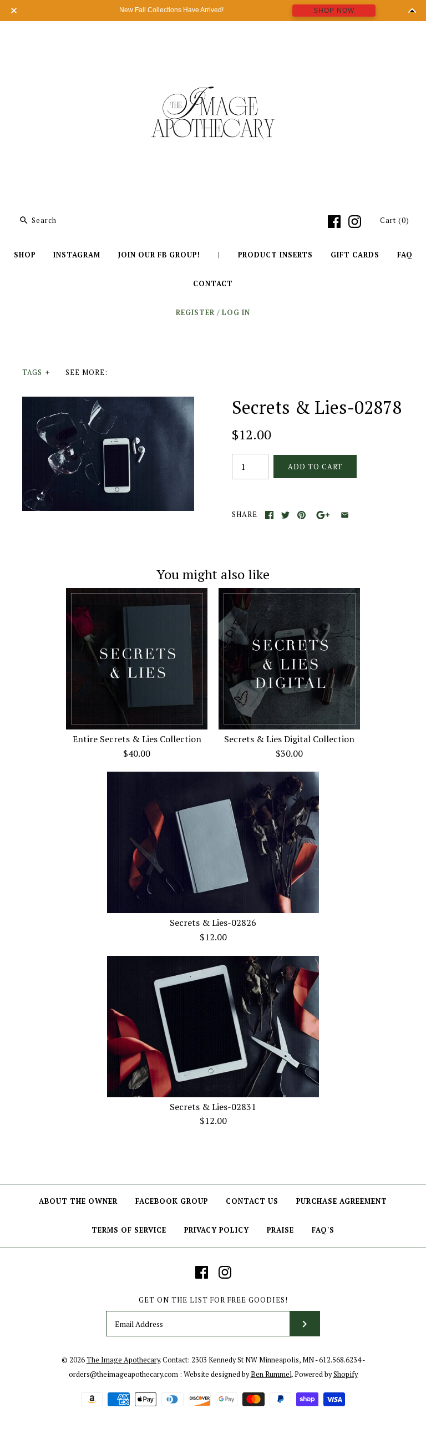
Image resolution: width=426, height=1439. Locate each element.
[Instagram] (354, 221)
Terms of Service (129, 1230)
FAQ (405, 255)
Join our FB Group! (159, 255)
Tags (36, 372)
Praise (280, 1230)
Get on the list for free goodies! (213, 1300)
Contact (213, 283)
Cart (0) (394, 220)
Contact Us (252, 1201)
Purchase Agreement (341, 1201)
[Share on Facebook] (269, 515)
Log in (236, 312)
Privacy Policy (216, 1230)
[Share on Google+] (323, 515)
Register (195, 312)
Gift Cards (355, 255)
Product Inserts (275, 255)
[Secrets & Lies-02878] (108, 403)
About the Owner (78, 1201)
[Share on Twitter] (285, 515)
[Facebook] (334, 221)
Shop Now (333, 10)
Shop (25, 255)
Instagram (76, 255)
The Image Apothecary (123, 1360)
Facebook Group (171, 1201)
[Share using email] (345, 515)
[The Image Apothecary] (213, 38)
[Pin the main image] (301, 515)
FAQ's (323, 1230)
